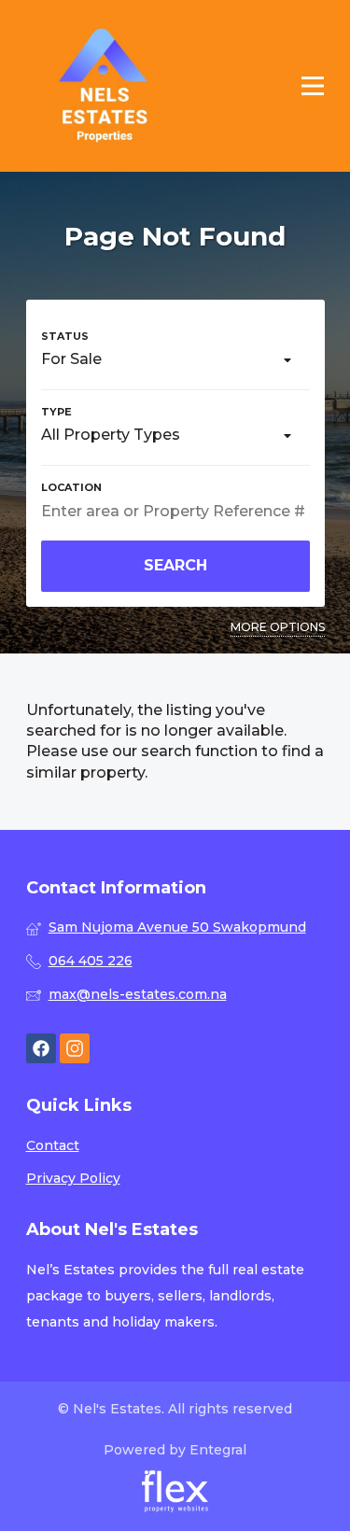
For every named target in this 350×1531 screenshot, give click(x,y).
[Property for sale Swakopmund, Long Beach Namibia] (104, 86)
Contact (52, 1145)
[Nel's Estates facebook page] (41, 1048)
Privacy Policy (73, 1178)
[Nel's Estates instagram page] (75, 1048)
